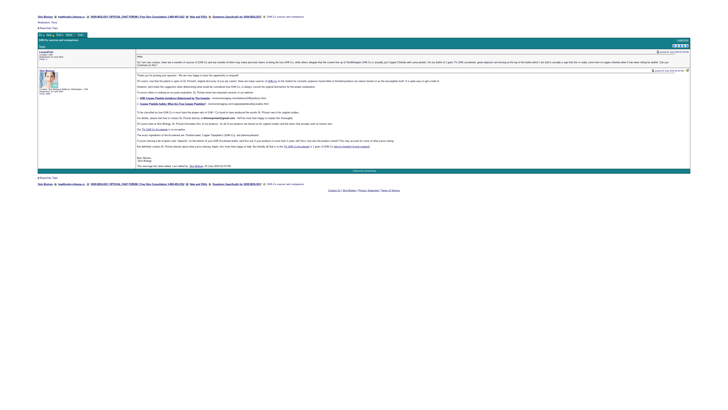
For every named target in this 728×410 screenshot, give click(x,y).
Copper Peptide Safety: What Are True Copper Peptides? (173, 103)
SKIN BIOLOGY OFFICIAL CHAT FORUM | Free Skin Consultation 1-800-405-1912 (137, 16)
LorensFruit (46, 52)
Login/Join (682, 40)
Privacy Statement (369, 190)
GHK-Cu (272, 81)
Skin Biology (45, 16)
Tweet (42, 46)
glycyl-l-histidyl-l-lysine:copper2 (352, 146)
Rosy (54, 22)
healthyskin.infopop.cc (71, 16)
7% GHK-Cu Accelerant (155, 129)
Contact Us (334, 190)
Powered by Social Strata (364, 171)
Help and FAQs (198, 16)
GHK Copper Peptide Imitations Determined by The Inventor (175, 98)
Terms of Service (390, 190)
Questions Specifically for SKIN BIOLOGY (237, 16)
